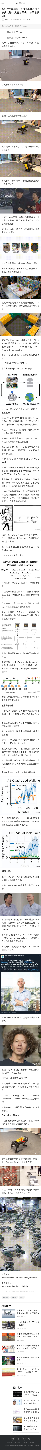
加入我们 (17, 1443)
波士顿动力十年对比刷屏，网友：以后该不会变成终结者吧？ (28, 1313)
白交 (18, 1375)
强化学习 (14, 1297)
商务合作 (32, 1443)
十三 (18, 1352)
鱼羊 (18, 1340)
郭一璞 (18, 1316)
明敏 (6, 20)
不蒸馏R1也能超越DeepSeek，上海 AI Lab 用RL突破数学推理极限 (28, 1371)
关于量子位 (9, 1443)
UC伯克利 (5, 1297)
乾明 (22, 1316)
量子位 (29, 20)
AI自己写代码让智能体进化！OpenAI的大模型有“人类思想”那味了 (28, 1348)
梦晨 (18, 1363)
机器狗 (22, 1297)
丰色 (18, 1328)
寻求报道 (24, 1443)
